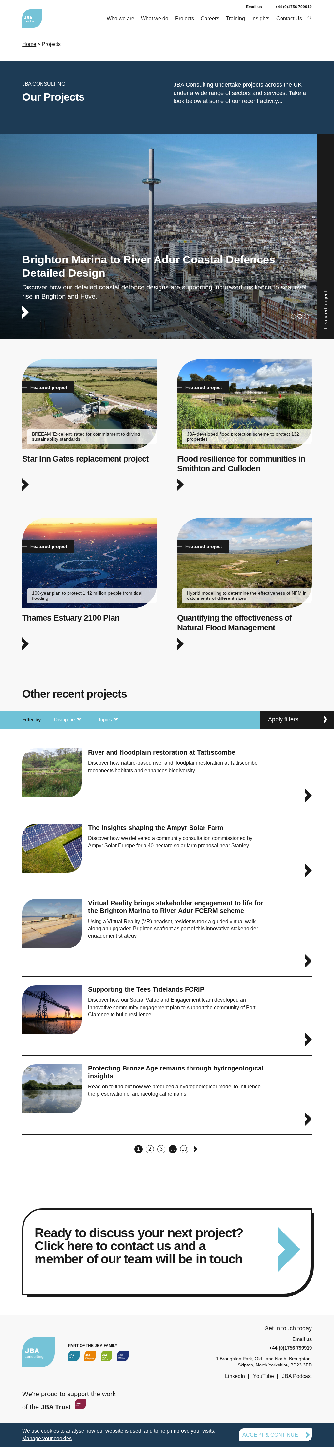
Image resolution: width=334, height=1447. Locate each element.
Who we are (120, 18)
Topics (105, 719)
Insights (260, 18)
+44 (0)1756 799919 (293, 7)
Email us (254, 7)
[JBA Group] (74, 1356)
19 (184, 1149)
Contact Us (289, 18)
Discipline (64, 719)
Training (235, 18)
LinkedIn (235, 1376)
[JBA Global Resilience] (106, 1356)
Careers (210, 18)
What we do (154, 18)
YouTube (263, 1376)
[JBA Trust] (79, 1406)
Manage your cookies (47, 1438)
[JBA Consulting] (32, 18)
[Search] (309, 17)
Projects (184, 18)
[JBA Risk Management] (90, 1356)
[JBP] (123, 1356)
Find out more (167, 236)
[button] (293, 316)
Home (29, 44)
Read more (167, 1252)
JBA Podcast (297, 1376)
